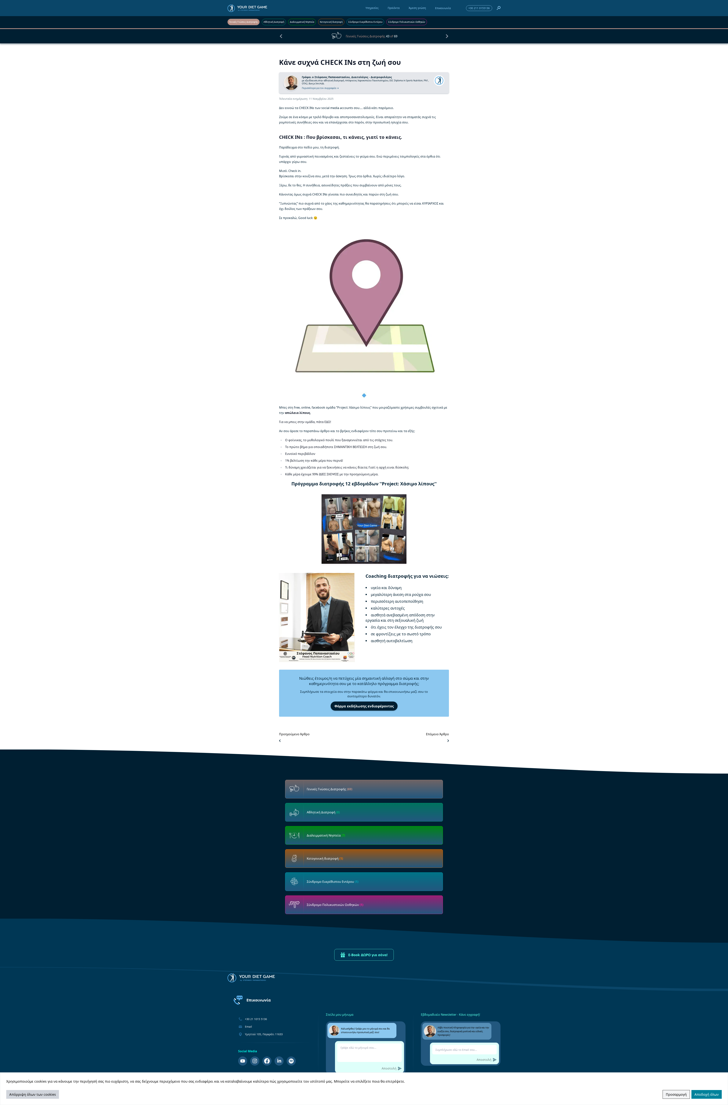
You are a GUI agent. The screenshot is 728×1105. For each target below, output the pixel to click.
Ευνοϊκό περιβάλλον (300, 454)
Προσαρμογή (676, 1094)
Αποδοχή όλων (706, 1094)
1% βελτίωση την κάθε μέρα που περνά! (314, 460)
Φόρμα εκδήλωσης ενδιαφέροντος (364, 706)
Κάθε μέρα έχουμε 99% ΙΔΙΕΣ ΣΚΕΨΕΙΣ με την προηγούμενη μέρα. (331, 474)
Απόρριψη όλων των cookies (32, 1094)
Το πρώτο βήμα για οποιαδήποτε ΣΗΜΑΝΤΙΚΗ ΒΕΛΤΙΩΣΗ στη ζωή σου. (336, 447)
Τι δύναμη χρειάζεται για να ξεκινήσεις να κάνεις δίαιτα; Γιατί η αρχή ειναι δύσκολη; (347, 467)
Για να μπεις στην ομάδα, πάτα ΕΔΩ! (305, 422)
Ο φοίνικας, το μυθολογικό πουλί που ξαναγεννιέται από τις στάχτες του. (339, 440)
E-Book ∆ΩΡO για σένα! (368, 955)
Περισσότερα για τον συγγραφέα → (320, 88)
